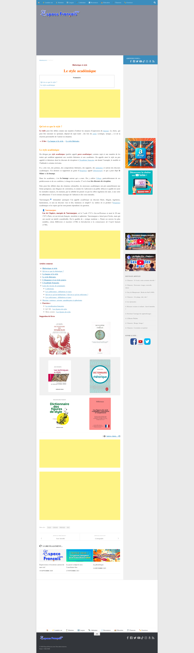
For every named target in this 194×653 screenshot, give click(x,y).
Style (68, 527)
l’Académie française (86, 160)
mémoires (99, 167)
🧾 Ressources (93, 2)
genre (95, 133)
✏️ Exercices (128, 2)
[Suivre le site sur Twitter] (147, 344)
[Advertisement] (97, 37)
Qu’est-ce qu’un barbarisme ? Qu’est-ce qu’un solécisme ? (66, 294)
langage (106, 130)
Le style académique (48, 85)
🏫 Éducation (105, 2)
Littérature (55, 527)
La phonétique (98, 564)
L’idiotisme (49, 288)
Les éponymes (131, 302)
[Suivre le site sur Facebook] (133, 344)
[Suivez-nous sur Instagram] (147, 61)
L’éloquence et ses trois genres (54, 280)
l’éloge (98, 178)
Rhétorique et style (43, 60)
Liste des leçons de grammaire (53, 285)
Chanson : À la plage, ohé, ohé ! (137, 297)
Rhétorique (62, 527)
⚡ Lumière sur (48, 2)
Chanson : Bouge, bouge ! (135, 323)
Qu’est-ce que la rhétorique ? (53, 271)
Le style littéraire (49, 277)
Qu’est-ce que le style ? (49, 82)
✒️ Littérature (81, 2)
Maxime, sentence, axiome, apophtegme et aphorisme (62, 300)
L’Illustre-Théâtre (132, 318)
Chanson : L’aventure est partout (137, 328)
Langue (49, 527)
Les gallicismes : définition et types (58, 291)
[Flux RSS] (153, 61)
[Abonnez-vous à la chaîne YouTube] (140, 344)
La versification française (54, 306)
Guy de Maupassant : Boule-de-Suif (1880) (140, 292)
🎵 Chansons (117, 2)
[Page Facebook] (131, 61)
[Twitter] (137, 61)
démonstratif (97, 170)
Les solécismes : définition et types (58, 297)
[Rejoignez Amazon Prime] (150, 61)
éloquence (83, 170)
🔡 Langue (70, 2)
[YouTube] (140, 61)
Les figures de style (60, 309)
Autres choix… (112, 436)
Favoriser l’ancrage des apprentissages (139, 314)
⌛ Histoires (60, 2)
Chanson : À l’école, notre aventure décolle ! (141, 280)
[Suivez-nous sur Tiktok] (143, 61)
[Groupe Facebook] (134, 61)
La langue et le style (50, 274)
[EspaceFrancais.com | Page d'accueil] (59, 13)
